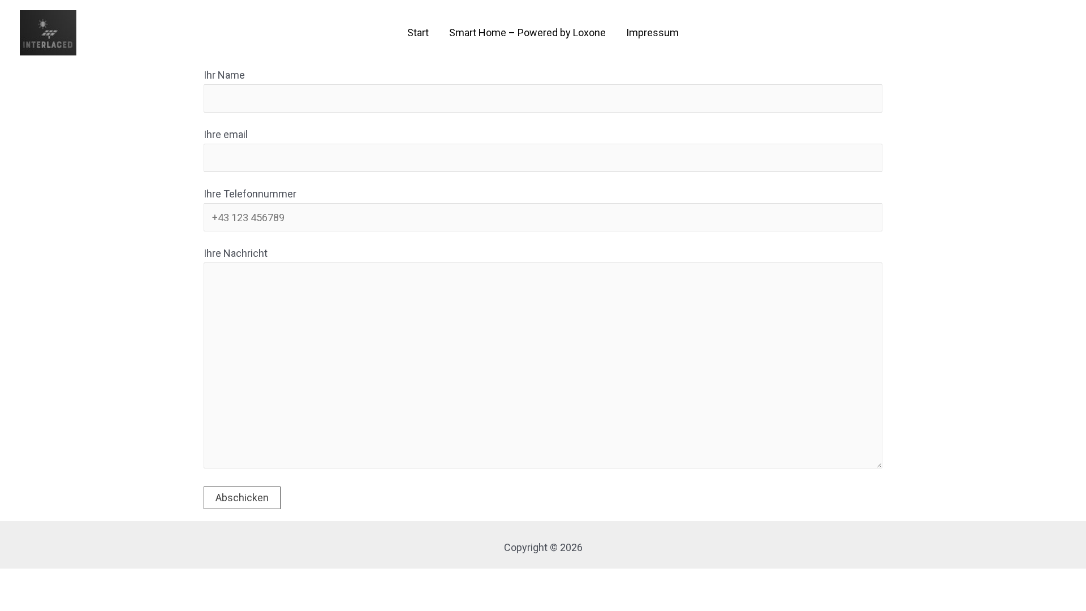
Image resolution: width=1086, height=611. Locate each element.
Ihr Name (224, 75)
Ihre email (226, 134)
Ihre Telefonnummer (250, 194)
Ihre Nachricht (236, 253)
